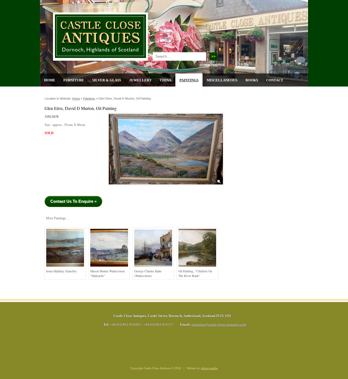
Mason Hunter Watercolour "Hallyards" (107, 273)
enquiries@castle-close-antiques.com (218, 324)
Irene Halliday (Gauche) (61, 271)
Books (252, 80)
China (165, 80)
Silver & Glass (106, 80)
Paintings (188, 80)
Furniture (73, 80)
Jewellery (140, 80)
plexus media (209, 368)
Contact (274, 80)
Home (49, 80)
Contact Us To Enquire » (73, 201)
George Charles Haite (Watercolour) (147, 273)
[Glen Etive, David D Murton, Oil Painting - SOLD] (166, 187)
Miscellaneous (222, 80)
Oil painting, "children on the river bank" (195, 273)
